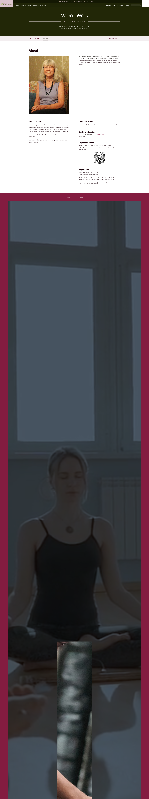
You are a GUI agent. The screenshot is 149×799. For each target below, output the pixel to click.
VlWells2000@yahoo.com (103, 134)
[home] (6, 3)
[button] (26, 5)
